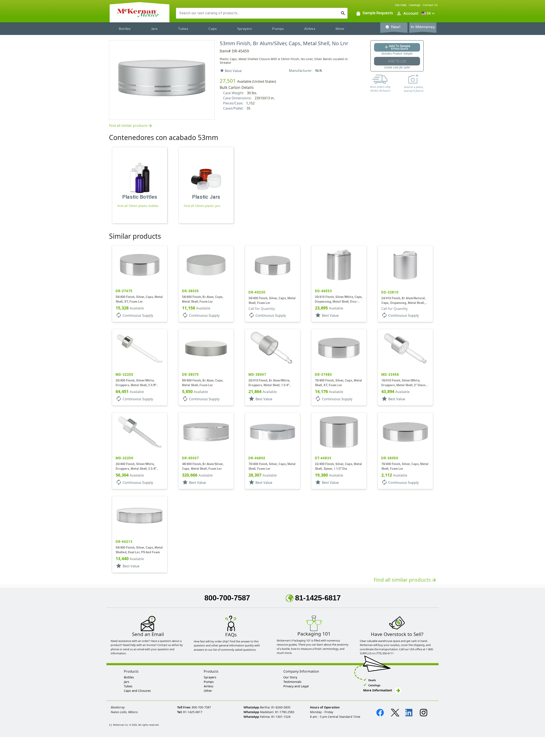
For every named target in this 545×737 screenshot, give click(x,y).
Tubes (183, 28)
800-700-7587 (227, 598)
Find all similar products (131, 126)
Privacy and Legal (296, 686)
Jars (154, 28)
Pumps (278, 28)
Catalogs (414, 5)
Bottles (125, 28)
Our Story (290, 677)
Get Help (401, 5)
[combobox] (258, 13)
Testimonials (292, 682)
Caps (212, 28)
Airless (309, 28)
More (340, 28)
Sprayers (244, 28)
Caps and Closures (137, 691)
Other (208, 691)
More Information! (377, 690)
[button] (428, 13)
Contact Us (430, 5)
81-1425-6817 (318, 598)
